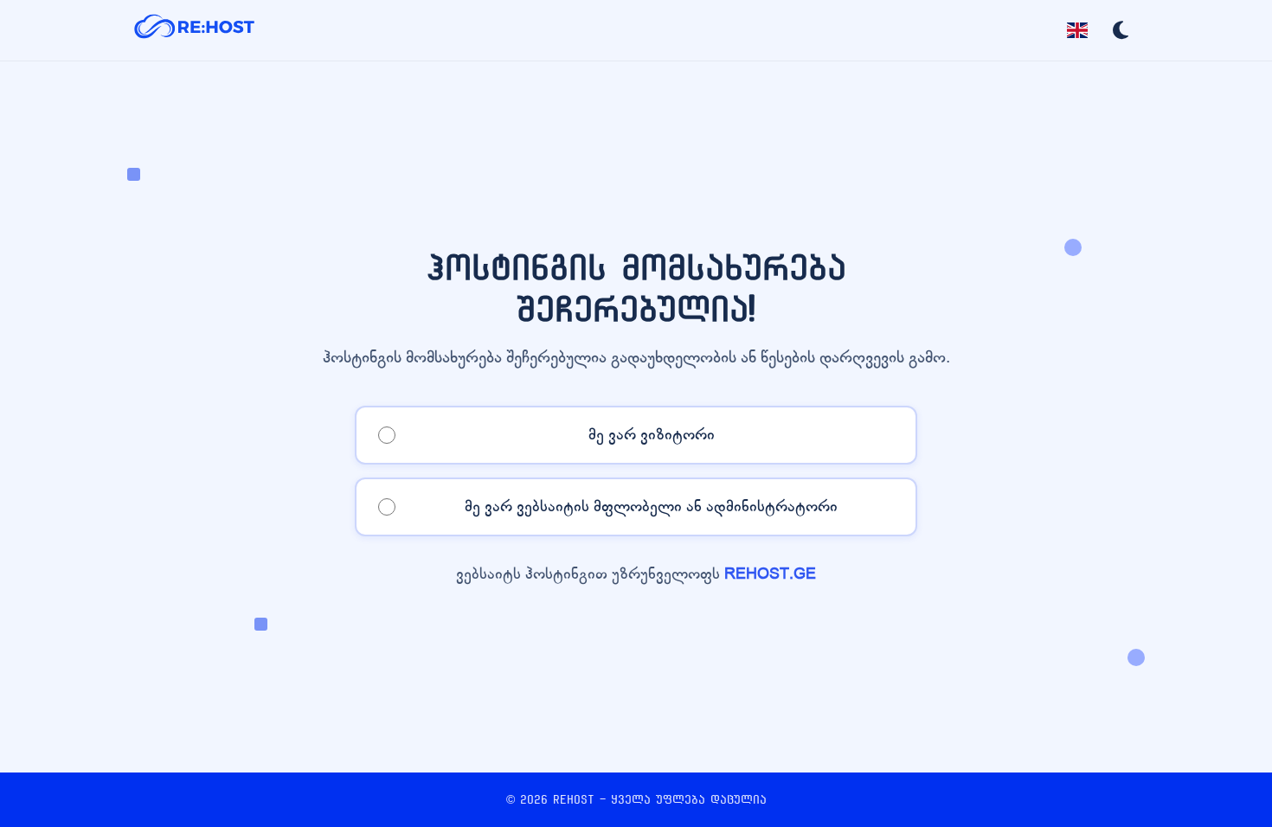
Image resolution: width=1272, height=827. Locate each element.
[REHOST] (194, 30)
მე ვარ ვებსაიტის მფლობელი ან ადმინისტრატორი (651, 506)
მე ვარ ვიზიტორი (651, 435)
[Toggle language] (1077, 30)
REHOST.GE (770, 574)
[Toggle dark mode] (1120, 30)
